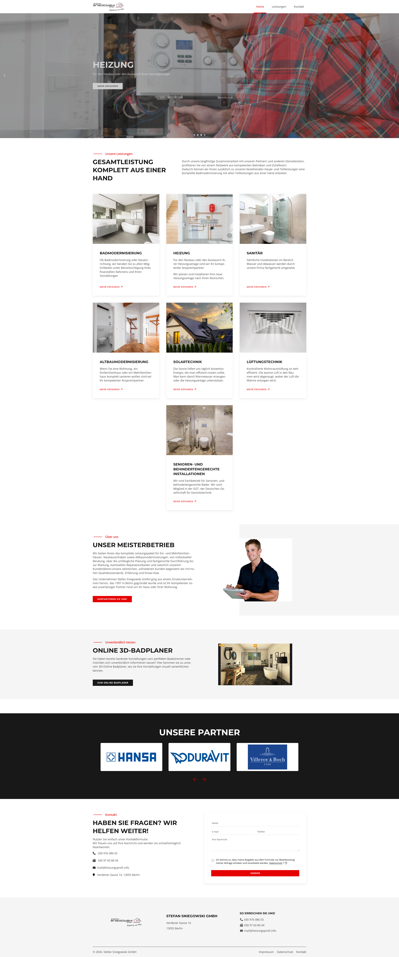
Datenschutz (275, 862)
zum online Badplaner (112, 682)
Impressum (266, 952)
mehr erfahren (183, 501)
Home (260, 6)
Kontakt (299, 6)
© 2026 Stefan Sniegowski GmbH (114, 952)
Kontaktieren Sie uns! (112, 599)
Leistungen (279, 6)
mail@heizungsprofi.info (113, 867)
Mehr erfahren (107, 86)
